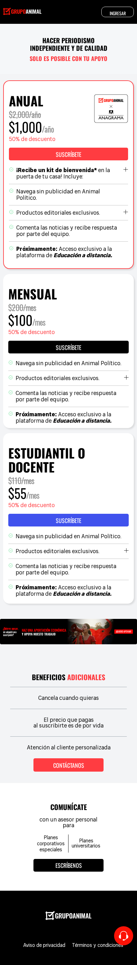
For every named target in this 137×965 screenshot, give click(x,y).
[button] (68, 154)
